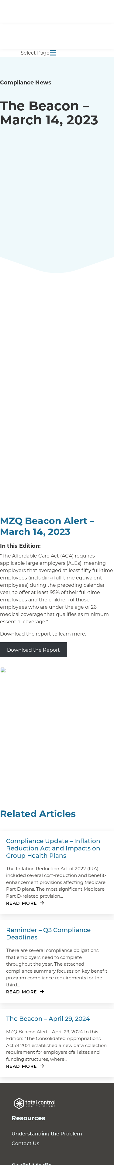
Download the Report (33, 650)
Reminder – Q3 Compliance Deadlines (48, 933)
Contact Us (25, 1143)
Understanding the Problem (47, 1133)
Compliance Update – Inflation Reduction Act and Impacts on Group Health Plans (53, 848)
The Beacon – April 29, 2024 (48, 1018)
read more (21, 903)
